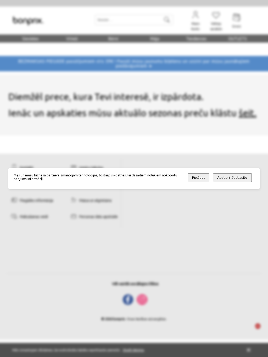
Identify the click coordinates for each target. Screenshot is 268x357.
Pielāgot (198, 178)
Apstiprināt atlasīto (232, 178)
